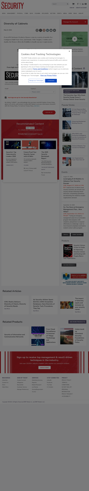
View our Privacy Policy (48, 76)
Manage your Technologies (36, 80)
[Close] (69, 51)
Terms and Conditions (40, 69)
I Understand (51, 80)
